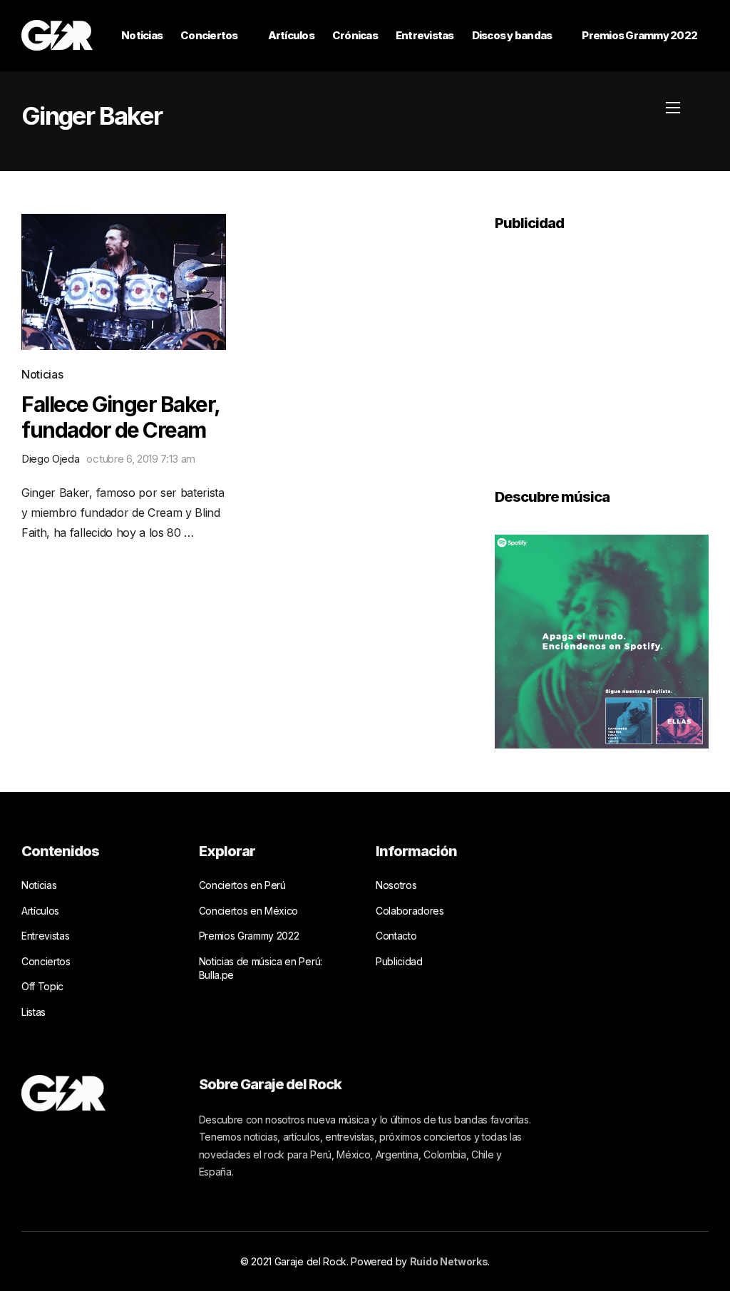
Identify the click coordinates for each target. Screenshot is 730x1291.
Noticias (142, 35)
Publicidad (399, 961)
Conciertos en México (249, 911)
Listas (33, 1012)
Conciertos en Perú (242, 885)
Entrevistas (425, 35)
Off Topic (42, 986)
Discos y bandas (512, 35)
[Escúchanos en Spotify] (602, 640)
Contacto (396, 936)
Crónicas (355, 35)
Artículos (291, 35)
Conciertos (209, 35)
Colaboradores (410, 911)
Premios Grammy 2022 (639, 35)
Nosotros (396, 885)
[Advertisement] (602, 350)
